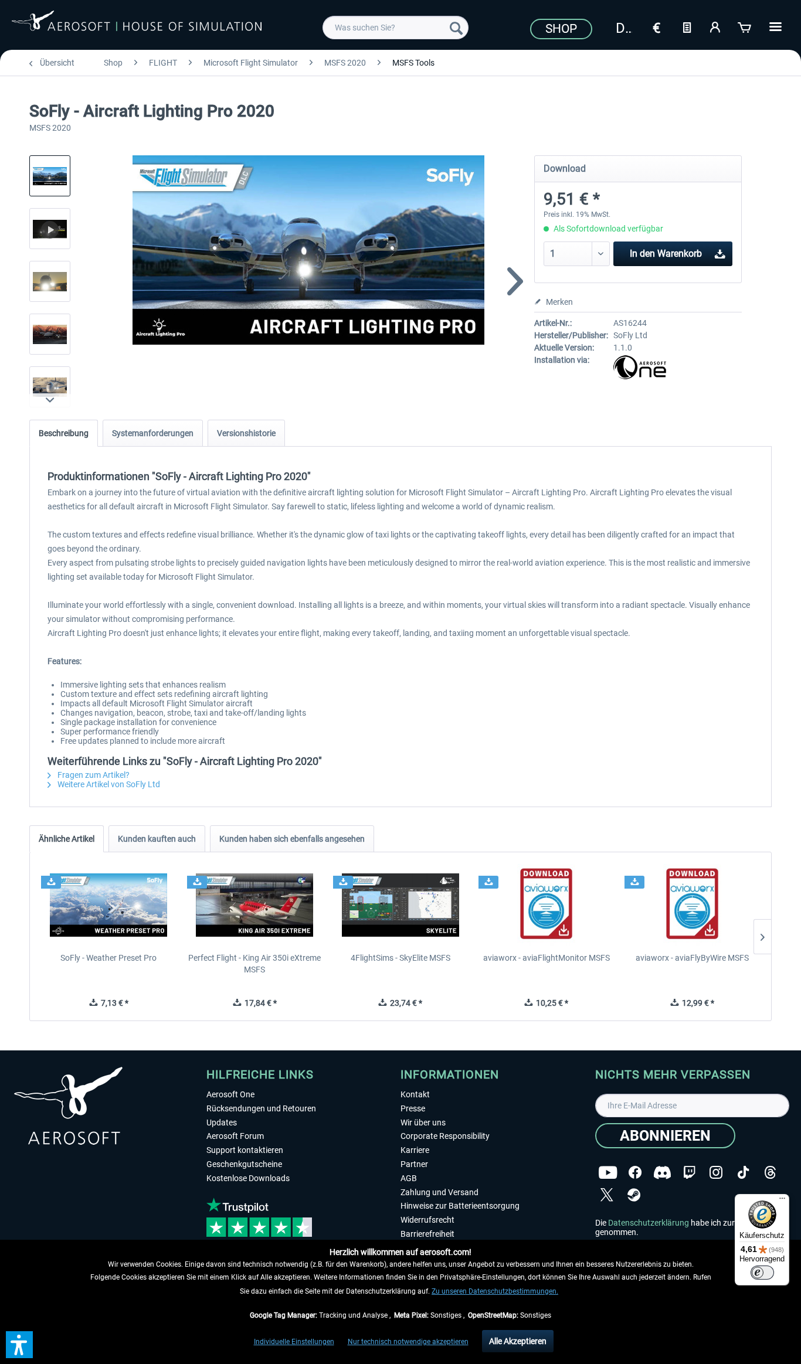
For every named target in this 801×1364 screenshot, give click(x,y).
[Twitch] (689, 1172)
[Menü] (782, 1201)
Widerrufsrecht (427, 1219)
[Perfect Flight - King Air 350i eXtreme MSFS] (255, 905)
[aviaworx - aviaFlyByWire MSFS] (692, 905)
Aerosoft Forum (235, 1136)
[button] (19, 1344)
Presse (412, 1108)
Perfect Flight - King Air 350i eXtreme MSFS (254, 963)
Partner (414, 1164)
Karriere (414, 1150)
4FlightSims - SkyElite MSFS (400, 957)
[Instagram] (716, 1172)
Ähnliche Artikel (66, 838)
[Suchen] (456, 27)
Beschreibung (64, 433)
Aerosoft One (230, 1094)
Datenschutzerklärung (648, 1222)
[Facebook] (635, 1172)
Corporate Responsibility (445, 1136)
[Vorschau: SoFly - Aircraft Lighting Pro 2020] (49, 175)
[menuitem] (396, 27)
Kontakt (415, 1094)
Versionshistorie (246, 433)
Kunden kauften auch (157, 838)
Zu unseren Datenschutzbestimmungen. (495, 1291)
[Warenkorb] (745, 26)
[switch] (762, 1273)
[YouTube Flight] (608, 1172)
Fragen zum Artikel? (93, 775)
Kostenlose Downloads (248, 1178)
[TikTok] (743, 1172)
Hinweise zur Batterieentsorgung (460, 1205)
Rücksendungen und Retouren (261, 1108)
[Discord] (662, 1172)
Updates (221, 1122)
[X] (606, 1195)
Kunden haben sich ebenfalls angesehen (292, 838)
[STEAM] (633, 1195)
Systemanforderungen (153, 433)
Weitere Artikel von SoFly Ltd (108, 784)
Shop (561, 29)
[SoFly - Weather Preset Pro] (109, 905)
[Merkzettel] (686, 26)
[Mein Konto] (716, 26)
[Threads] (770, 1172)
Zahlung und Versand (439, 1192)
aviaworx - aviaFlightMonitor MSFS (546, 957)
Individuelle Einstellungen (294, 1342)
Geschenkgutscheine (244, 1164)
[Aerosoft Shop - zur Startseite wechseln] (137, 26)
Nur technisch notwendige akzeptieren (408, 1342)
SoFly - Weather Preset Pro (108, 957)
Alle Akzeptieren (518, 1341)
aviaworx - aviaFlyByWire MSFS (692, 957)
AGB (408, 1178)
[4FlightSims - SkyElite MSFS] (401, 905)
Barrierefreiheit (427, 1234)
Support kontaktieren (244, 1150)
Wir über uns (423, 1122)
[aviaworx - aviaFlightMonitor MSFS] (546, 905)
